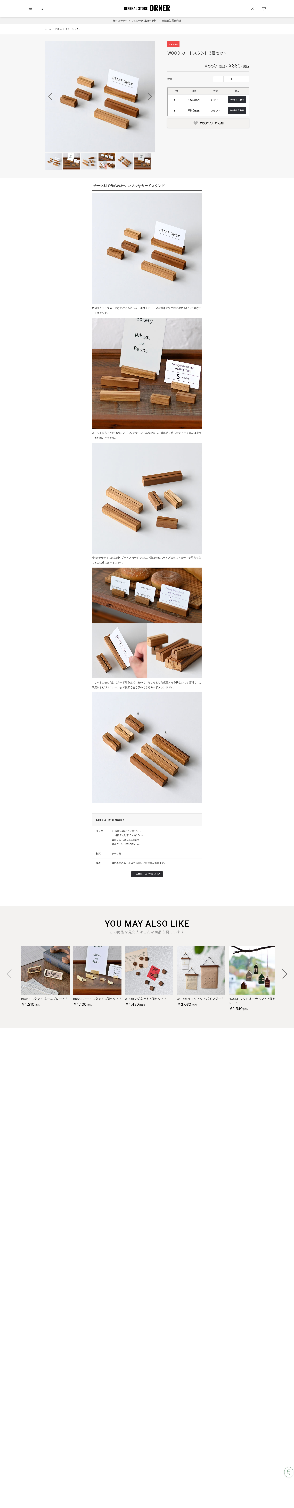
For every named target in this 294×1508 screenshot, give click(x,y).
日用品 (58, 28)
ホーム (48, 28)
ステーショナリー (74, 28)
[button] (149, 96)
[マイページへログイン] (252, 8)
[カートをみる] (264, 8)
